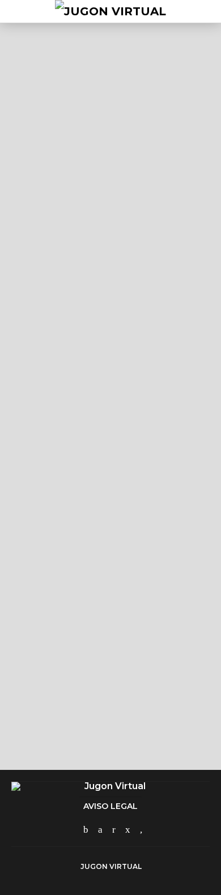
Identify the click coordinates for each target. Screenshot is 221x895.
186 (69, 167)
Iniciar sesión (139, 726)
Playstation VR (49, 125)
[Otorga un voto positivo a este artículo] (169, 152)
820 (51, 383)
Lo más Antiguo (143, 328)
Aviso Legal (110, 806)
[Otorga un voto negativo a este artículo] (202, 152)
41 (57, 642)
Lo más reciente (87, 328)
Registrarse (79, 726)
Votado (46, 328)
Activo (20, 328)
